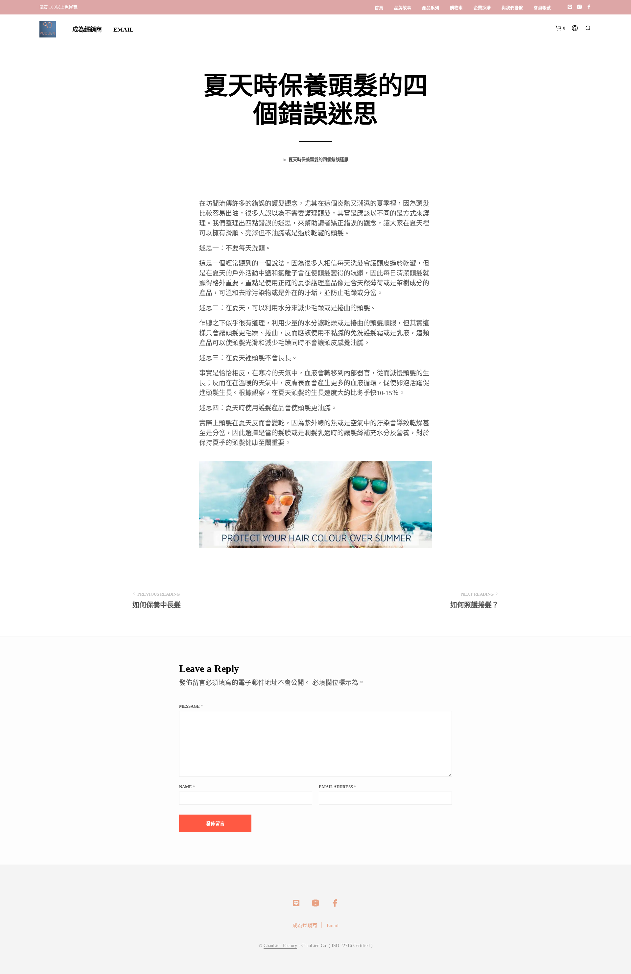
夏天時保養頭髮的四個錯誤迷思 (318, 159)
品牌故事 (402, 7)
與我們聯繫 (512, 7)
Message (191, 706)
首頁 (379, 7)
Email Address (337, 786)
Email (123, 29)
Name (187, 786)
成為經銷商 (87, 29)
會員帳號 (542, 7)
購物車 (456, 7)
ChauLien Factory (280, 945)
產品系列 (430, 7)
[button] (560, 28)
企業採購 (482, 7)
